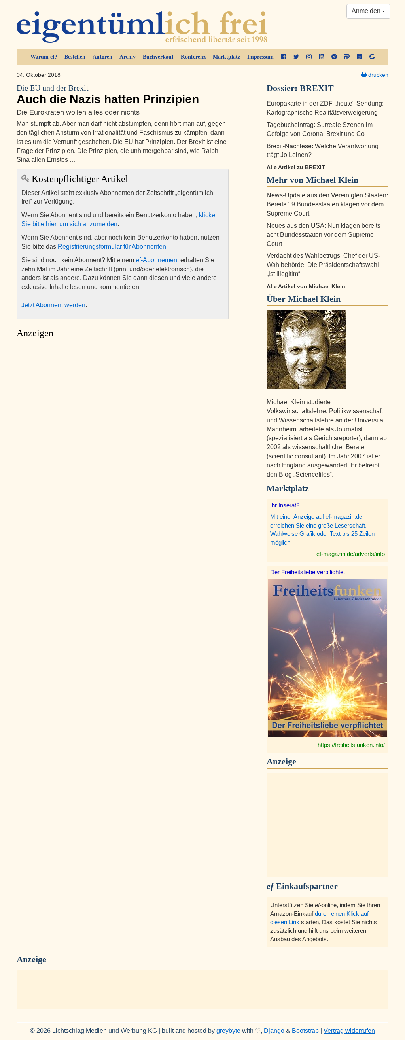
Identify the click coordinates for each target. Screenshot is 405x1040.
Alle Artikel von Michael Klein (306, 286)
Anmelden (367, 11)
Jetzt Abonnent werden (53, 305)
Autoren (102, 57)
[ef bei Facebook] (283, 57)
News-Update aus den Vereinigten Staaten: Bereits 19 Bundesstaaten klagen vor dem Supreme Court (327, 204)
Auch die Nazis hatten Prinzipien (108, 95)
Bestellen (74, 57)
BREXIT (317, 88)
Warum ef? (43, 57)
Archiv (127, 57)
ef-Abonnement (157, 260)
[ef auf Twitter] (296, 57)
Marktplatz (226, 57)
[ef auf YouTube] (321, 57)
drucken (377, 75)
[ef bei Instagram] (309, 57)
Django (274, 1030)
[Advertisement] (123, 416)
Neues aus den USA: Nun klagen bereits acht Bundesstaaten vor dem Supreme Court (323, 234)
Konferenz (193, 57)
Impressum (260, 57)
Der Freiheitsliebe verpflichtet (307, 572)
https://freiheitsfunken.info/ (351, 744)
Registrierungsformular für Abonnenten (112, 246)
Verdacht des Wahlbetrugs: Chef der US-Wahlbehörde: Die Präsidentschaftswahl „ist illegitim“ (323, 264)
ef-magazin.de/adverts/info (350, 553)
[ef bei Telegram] (334, 57)
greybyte (228, 1030)
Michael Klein (314, 299)
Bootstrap (305, 1030)
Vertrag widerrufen (349, 1030)
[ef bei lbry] (359, 57)
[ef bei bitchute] (372, 57)
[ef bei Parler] (347, 57)
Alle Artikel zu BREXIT (296, 167)
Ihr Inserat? (284, 505)
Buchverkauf (158, 57)
